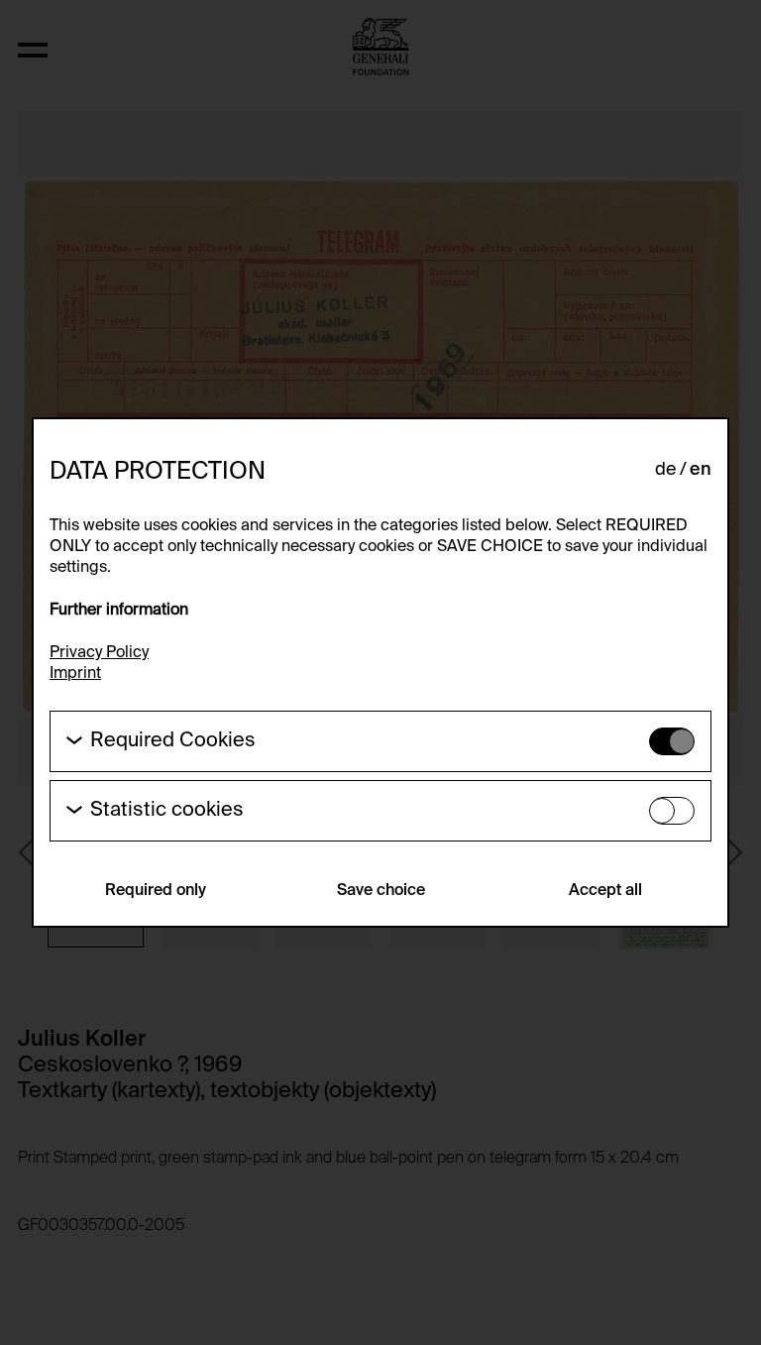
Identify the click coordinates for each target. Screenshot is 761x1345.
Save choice (381, 891)
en (700, 470)
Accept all (605, 891)
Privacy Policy (99, 653)
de (665, 470)
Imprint (75, 674)
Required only (155, 891)
